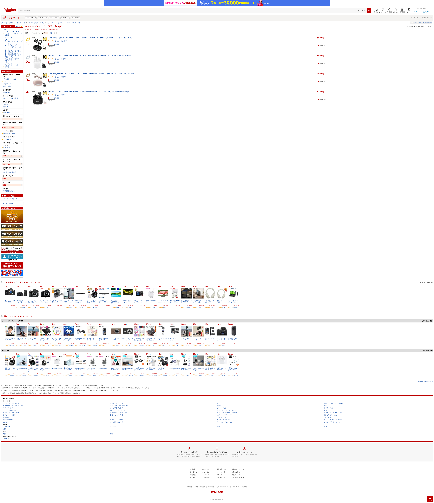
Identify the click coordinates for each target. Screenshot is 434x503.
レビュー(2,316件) (61, 41)
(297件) (188, 375)
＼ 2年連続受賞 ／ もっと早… (68, 339)
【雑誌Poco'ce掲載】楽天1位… (139, 339)
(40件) (129, 345)
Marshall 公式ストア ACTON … (186, 301)
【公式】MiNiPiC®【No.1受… (10, 339)
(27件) (223, 375)
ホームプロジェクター (12, 53)
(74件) (35, 345)
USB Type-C (7, 112)
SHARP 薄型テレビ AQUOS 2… (127, 302)
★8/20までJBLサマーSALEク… (116, 369)
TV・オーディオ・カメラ (36, 23)
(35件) (223, 307)
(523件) (118, 375)
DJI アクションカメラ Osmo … (139, 301)
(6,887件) (142, 345)
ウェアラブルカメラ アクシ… (198, 339)
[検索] (369, 10)
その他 (7, 67)
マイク (5, 81)
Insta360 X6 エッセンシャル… (174, 339)
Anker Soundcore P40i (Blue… (45, 369)
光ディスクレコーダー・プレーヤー (13, 42)
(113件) (106, 375)
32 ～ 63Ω (6, 164)
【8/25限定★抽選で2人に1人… (175, 301)
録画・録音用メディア (12, 59)
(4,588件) (60, 345)
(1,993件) (95, 345)
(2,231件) (83, 375)
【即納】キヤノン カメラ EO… (21, 301)
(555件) (24, 375)
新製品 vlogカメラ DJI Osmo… (21, 339)
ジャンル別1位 (75, 17)
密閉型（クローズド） (10, 133)
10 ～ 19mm (7, 139)
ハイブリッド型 (8, 127)
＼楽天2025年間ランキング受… (45, 339)
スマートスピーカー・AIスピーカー (13, 48)
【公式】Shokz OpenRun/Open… (139, 369)
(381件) (200, 375)
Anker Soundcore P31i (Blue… (22, 369)
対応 (4, 185)
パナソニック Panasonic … (163, 301)
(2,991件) (213, 375)
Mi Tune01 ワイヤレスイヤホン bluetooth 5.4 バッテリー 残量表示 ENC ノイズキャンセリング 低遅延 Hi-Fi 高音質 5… (90, 92)
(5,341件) (71, 345)
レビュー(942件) (60, 59)
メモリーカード (10, 63)
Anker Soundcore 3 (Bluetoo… (127, 369)
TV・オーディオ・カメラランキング (43, 26)
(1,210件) (130, 375)
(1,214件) (48, 345)
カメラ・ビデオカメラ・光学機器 (13, 34)
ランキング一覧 (8, 204)
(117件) (165, 345)
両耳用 (5, 107)
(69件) (235, 307)
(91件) (200, 307)
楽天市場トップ (6, 23)
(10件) (176, 375)
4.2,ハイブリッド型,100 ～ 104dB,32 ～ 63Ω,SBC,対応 (64, 23)
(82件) (117, 307)
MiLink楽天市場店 (54, 44)
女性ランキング (54, 17)
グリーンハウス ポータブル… (233, 301)
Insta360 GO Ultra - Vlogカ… (80, 339)
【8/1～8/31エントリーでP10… (103, 301)
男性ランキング (42, 17)
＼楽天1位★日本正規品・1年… (210, 369)
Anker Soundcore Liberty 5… (198, 369)
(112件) (24, 345)
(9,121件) (12, 345)
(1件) (70, 307)
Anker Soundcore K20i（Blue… (186, 369)
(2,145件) (48, 375)
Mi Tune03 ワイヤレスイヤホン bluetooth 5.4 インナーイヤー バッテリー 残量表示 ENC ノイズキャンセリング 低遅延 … (90, 56)
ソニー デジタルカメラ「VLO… (221, 339)
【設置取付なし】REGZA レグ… (115, 302)
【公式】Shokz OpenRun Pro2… (233, 369)
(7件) (47, 307)
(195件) (71, 375)
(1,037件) (154, 345)
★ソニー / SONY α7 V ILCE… (10, 301)
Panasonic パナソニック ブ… (80, 301)
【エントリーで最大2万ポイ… (33, 301)
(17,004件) (154, 375)
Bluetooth (6, 92)
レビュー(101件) (60, 77)
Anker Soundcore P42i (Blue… (175, 369)
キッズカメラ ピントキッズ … (92, 339)
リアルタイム (65, 17)
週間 (51, 33)
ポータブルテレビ (11, 45)
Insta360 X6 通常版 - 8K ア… (104, 339)
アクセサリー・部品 (11, 65)
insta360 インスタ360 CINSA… (233, 339)
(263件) (94, 375)
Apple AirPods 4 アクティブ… (92, 369)
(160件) (153, 307)
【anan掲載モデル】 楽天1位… (150, 339)
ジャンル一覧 (414, 17)
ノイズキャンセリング (10, 79)
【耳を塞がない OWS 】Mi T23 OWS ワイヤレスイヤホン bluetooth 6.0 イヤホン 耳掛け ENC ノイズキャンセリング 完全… (92, 74)
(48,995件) (95, 307)
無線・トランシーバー (12, 57)
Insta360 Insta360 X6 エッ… (209, 339)
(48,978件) (12, 375)
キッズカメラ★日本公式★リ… (56, 339)
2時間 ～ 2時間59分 (9, 172)
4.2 (4, 119)
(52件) (188, 345)
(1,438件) (142, 375)
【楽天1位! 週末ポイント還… (198, 301)
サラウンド (7, 84)
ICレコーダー (9, 61)
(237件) (236, 375)
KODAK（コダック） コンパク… (127, 339)
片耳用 (5, 104)
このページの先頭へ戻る (425, 381)
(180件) (188, 307)
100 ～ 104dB (7, 156)
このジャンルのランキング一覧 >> (421, 22)
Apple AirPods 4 (103, 368)
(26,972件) (165, 375)
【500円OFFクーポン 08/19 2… (69, 369)
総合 (5, 29)
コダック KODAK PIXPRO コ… (116, 339)
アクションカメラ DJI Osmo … (68, 301)
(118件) (83, 345)
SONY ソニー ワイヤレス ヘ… (221, 301)
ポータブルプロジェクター (13, 55)
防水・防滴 (7, 86)
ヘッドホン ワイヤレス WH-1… (210, 301)
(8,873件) (36, 375)
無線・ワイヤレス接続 (10, 98)
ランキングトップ (31, 17)
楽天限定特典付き (9, 191)
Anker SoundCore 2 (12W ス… (80, 369)
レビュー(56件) (60, 95)
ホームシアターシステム (13, 51)
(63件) (200, 345)
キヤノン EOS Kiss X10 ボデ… (45, 301)
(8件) (23, 307)
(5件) (35, 307)
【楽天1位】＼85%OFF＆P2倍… (163, 369)
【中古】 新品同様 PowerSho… (57, 301)
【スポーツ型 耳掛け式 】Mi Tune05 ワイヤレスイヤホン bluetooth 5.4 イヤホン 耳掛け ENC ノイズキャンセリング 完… (90, 38)
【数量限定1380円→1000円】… (150, 369)
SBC (4, 178)
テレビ (7, 39)
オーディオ (8, 37)
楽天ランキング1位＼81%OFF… (92, 301)
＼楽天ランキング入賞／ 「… (221, 369)
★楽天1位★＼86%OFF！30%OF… (33, 369)
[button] (383, 10)
